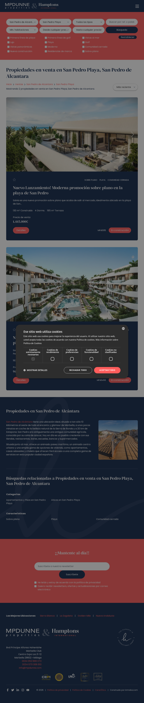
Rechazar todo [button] (78, 370)
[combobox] (123, 328)
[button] (35, 370)
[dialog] (72, 351)
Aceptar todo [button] (107, 370)
